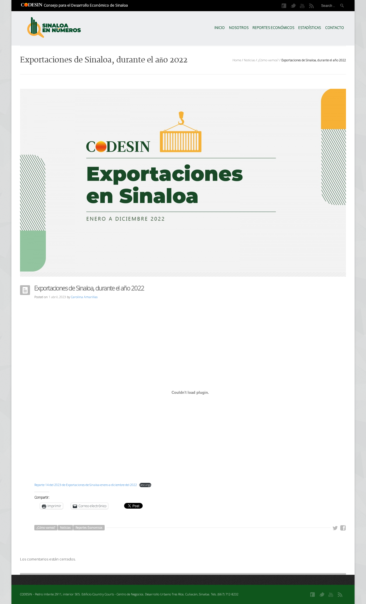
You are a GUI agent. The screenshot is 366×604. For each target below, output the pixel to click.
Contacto (334, 27)
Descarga (145, 485)
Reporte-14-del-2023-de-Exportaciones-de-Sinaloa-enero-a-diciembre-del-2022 (85, 485)
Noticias (249, 60)
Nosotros (238, 27)
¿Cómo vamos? (268, 60)
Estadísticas (309, 27)
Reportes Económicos (273, 27)
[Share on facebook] (343, 528)
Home (236, 60)
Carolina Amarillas (84, 297)
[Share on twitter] (335, 528)
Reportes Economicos (88, 528)
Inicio (219, 27)
